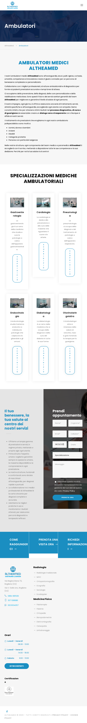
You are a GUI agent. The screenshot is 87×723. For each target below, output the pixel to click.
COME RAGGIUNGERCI (19, 544)
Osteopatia (42, 626)
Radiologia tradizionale (47, 572)
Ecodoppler (42, 594)
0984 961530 (13, 596)
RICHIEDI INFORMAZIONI (77, 544)
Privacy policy (60, 715)
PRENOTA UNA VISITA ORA (48, 542)
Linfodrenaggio (43, 630)
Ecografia (41, 585)
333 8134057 (13, 605)
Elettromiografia (44, 621)
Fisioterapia (42, 604)
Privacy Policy (69, 491)
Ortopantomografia (45, 581)
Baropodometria (44, 617)
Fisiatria (40, 609)
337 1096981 (13, 600)
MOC (39, 577)
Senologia (41, 590)
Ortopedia (41, 613)
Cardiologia (43, 212)
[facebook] (7, 712)
